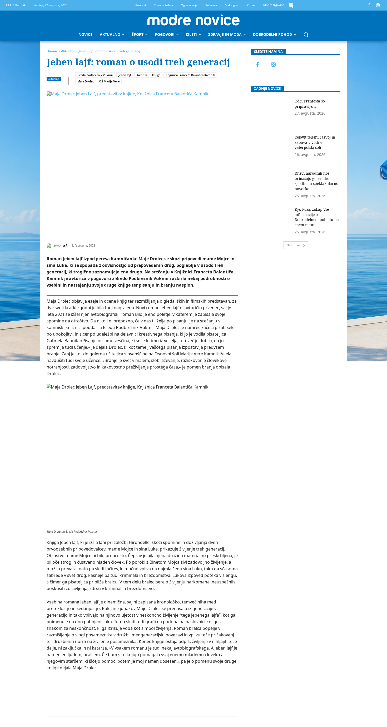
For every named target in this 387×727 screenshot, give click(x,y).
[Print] (152, 703)
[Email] (140, 703)
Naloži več (293, 245)
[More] (177, 703)
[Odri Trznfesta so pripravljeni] (271, 113)
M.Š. (65, 246)
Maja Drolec (85, 81)
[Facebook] (369, 5)
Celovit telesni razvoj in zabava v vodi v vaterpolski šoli (315, 142)
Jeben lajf (124, 75)
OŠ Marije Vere (109, 81)
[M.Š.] (50, 246)
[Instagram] (378, 5)
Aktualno (68, 51)
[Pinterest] (104, 703)
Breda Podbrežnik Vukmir (95, 75)
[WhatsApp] (116, 703)
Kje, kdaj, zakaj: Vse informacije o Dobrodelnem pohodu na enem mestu (317, 217)
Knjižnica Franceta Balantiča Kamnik (190, 75)
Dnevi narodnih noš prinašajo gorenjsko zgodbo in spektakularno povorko (316, 181)
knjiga (156, 75)
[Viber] (165, 703)
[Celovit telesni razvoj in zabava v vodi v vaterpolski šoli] (271, 149)
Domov (52, 51)
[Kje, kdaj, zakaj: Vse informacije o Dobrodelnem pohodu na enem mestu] (271, 221)
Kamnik (141, 75)
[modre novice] (193, 20)
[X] (92, 703)
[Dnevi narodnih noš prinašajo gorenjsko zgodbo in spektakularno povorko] (271, 185)
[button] (306, 34)
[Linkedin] (128, 703)
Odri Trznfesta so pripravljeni (310, 104)
